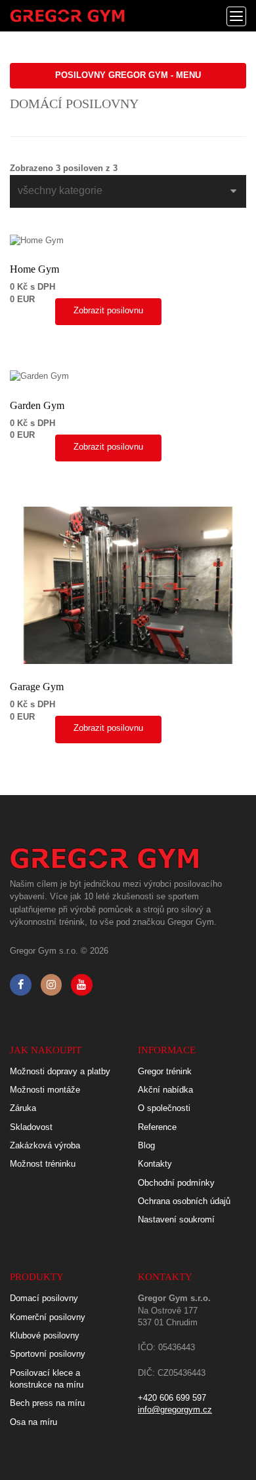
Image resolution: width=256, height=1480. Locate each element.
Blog (146, 1145)
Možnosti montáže (45, 1090)
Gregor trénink (165, 1071)
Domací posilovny (44, 1298)
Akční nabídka (165, 1090)
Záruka (23, 1108)
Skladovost (31, 1127)
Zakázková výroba (45, 1145)
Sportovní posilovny (47, 1354)
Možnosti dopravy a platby (60, 1071)
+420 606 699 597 (172, 1398)
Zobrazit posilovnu (108, 310)
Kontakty (155, 1164)
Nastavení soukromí (176, 1219)
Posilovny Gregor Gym (128, 75)
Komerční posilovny (47, 1317)
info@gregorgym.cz (175, 1409)
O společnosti (164, 1108)
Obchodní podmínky (176, 1183)
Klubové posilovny (44, 1335)
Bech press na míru (47, 1403)
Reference (157, 1127)
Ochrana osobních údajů (184, 1201)
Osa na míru (33, 1422)
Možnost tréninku (42, 1164)
